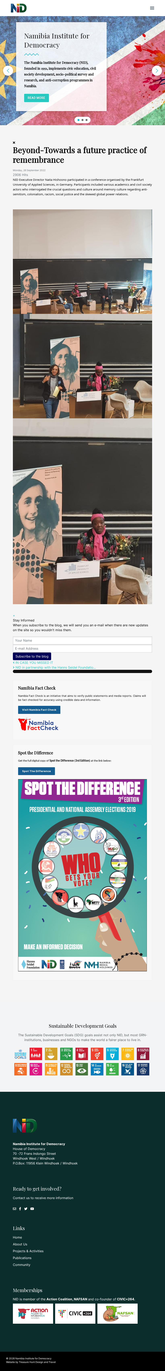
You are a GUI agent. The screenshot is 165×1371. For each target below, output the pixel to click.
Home (17, 1237)
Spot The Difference (36, 771)
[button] (8, 71)
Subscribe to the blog (31, 656)
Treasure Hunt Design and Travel (37, 1362)
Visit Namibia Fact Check (39, 709)
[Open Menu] (152, 8)
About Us (20, 1244)
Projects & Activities (28, 1251)
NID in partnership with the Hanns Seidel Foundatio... (55, 667)
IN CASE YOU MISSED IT (33, 663)
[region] (82, 70)
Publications (22, 1258)
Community (21, 1265)
